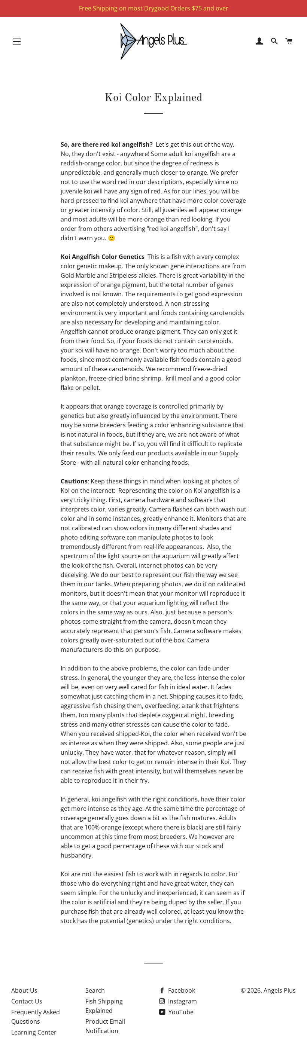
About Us (24, 990)
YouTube (180, 1012)
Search (95, 990)
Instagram (182, 1001)
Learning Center (34, 1032)
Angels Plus (280, 990)
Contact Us (26, 1001)
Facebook (181, 990)
